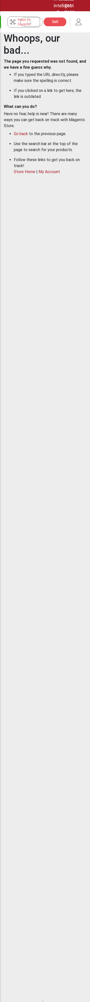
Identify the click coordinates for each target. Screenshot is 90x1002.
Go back (21, 133)
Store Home (24, 171)
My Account (49, 171)
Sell (55, 22)
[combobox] (34, 22)
